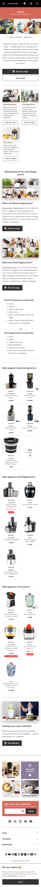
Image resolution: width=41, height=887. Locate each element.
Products (16, 37)
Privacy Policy (12, 876)
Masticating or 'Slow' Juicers (12, 208)
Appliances (28, 37)
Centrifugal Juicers (9, 267)
